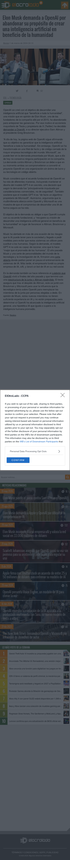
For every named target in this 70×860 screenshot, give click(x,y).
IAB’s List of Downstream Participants (39, 441)
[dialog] (35, 430)
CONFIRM (18, 460)
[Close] (64, 396)
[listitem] (35, 451)
